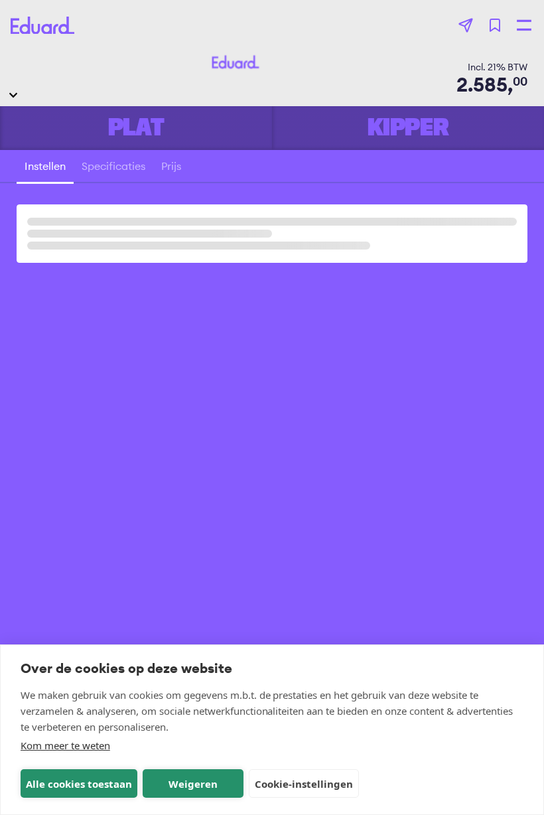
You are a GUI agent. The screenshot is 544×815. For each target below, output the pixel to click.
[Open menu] (524, 25)
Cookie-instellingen (304, 783)
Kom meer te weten (65, 745)
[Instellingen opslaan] (495, 25)
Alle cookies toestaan (79, 783)
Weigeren (193, 783)
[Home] (42, 26)
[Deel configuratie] (465, 25)
